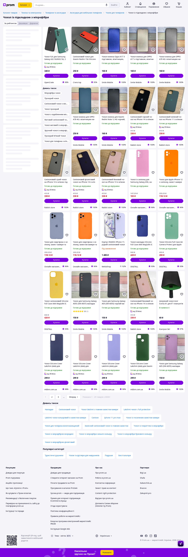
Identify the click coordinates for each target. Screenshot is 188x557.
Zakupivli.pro (145, 493)
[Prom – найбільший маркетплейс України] (8, 5)
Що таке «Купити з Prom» (17, 488)
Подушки (109, 455)
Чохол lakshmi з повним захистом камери (99, 409)
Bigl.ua (143, 473)
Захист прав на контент (105, 488)
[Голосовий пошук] (106, 5)
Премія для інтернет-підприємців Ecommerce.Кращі (65, 499)
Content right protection (105, 493)
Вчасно (143, 488)
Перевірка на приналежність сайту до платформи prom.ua (23, 504)
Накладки (49, 409)
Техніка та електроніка (31, 12)
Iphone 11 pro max (112, 417)
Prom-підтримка (13, 478)
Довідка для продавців (60, 473)
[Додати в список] (67, 50)
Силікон (95, 417)
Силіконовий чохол (67, 409)
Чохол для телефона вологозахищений (62, 426)
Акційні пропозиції (14, 483)
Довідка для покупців (15, 473)
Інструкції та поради (15, 511)
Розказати (107, 552)
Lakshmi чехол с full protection (137, 409)
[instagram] (150, 535)
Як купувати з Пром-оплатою (18, 493)
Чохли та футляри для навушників (84, 455)
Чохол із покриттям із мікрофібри (148, 426)
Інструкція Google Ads (60, 529)
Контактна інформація (105, 483)
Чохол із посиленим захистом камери (142, 417)
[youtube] (141, 535)
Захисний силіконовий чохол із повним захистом (106, 426)
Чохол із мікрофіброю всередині (59, 434)
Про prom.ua (101, 473)
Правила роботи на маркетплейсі (65, 516)
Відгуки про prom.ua (104, 498)
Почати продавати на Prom (63, 483)
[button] (56, 76)
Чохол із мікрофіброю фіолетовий (60, 442)
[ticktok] (155, 535)
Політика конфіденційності (62, 511)
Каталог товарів (10, 12)
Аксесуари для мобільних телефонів (86, 12)
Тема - (60, 536)
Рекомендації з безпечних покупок (21, 498)
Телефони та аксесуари (55, 12)
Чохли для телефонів (115, 12)
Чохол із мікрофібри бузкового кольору (134, 434)
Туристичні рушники (54, 455)
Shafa (142, 478)
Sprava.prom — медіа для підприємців (67, 493)
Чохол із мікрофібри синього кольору (95, 434)
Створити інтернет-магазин (63, 478)
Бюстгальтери (124, 455)
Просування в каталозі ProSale (64, 488)
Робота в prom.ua (103, 478)
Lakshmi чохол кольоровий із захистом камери (65, 417)
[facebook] (146, 535)
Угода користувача (59, 506)
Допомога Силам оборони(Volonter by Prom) (106, 504)
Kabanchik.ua (146, 483)
